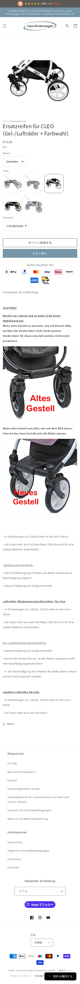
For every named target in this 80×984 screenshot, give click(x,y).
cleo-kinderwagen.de (26, 970)
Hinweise (58, 3)
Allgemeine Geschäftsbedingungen (28, 850)
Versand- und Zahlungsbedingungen (29, 810)
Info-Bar (12, 763)
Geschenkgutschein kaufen (23, 788)
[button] (5, 26)
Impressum (14, 859)
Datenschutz (15, 842)
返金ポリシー (65, 970)
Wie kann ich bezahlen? (21, 772)
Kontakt (12, 780)
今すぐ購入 (40, 253)
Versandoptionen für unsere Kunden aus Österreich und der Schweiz (38, 799)
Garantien (13, 867)
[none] (13, 183)
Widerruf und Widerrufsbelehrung (27, 818)
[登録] (61, 891)
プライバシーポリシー (21, 976)
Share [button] (10, 724)
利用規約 (39, 976)
